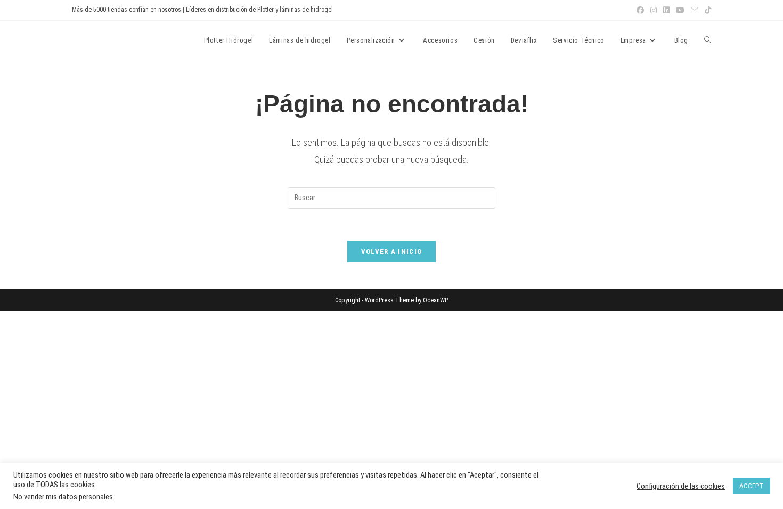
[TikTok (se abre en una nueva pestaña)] (706, 10)
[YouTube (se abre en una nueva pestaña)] (680, 10)
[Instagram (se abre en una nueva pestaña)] (653, 10)
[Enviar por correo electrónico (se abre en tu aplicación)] (695, 10)
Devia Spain (101, 39)
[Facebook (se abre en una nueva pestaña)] (640, 10)
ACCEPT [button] (751, 486)
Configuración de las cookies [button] (681, 486)
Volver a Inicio (391, 252)
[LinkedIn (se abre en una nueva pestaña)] (666, 10)
